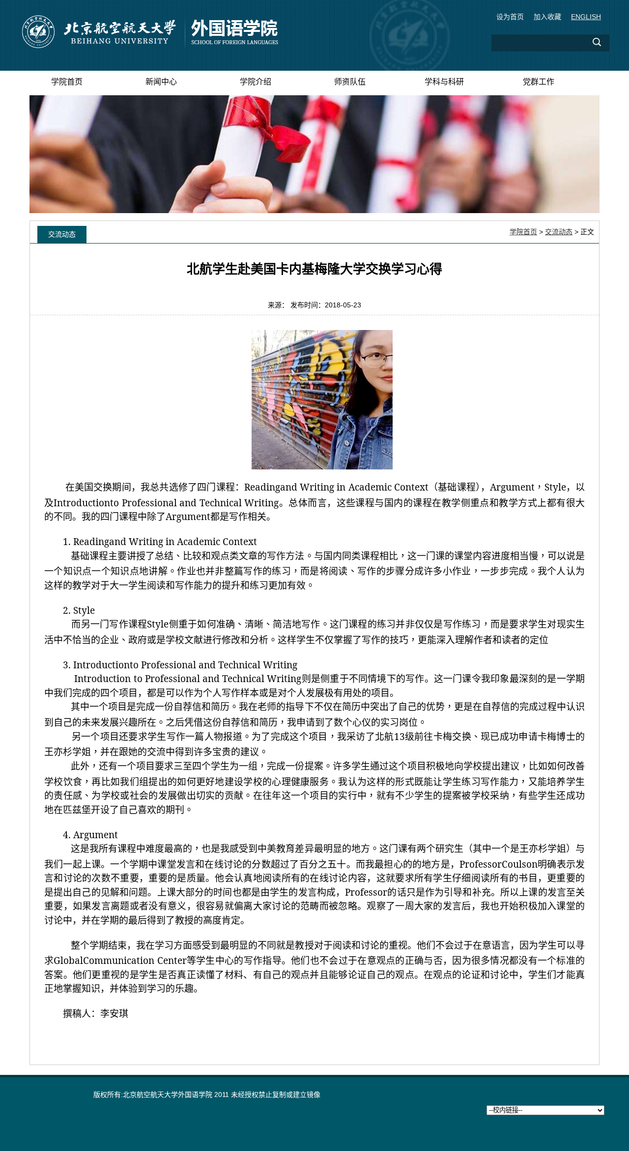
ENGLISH (586, 17)
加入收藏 (547, 17)
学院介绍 (255, 82)
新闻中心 (161, 82)
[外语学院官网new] (149, 46)
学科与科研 (444, 82)
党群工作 (538, 82)
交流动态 (558, 232)
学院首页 (67, 82)
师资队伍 (350, 82)
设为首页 (510, 17)
